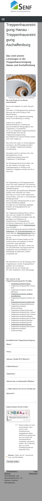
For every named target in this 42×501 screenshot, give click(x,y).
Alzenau (21, 324)
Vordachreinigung (29, 225)
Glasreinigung (13, 225)
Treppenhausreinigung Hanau (20, 284)
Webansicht (33, 473)
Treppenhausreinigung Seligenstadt (23, 302)
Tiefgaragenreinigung (24, 233)
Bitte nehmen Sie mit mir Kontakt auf (22, 389)
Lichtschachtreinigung (25, 231)
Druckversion (12, 471)
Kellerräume (10, 231)
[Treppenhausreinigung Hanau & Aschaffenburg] (21, 85)
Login (35, 471)
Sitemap (7, 473)
